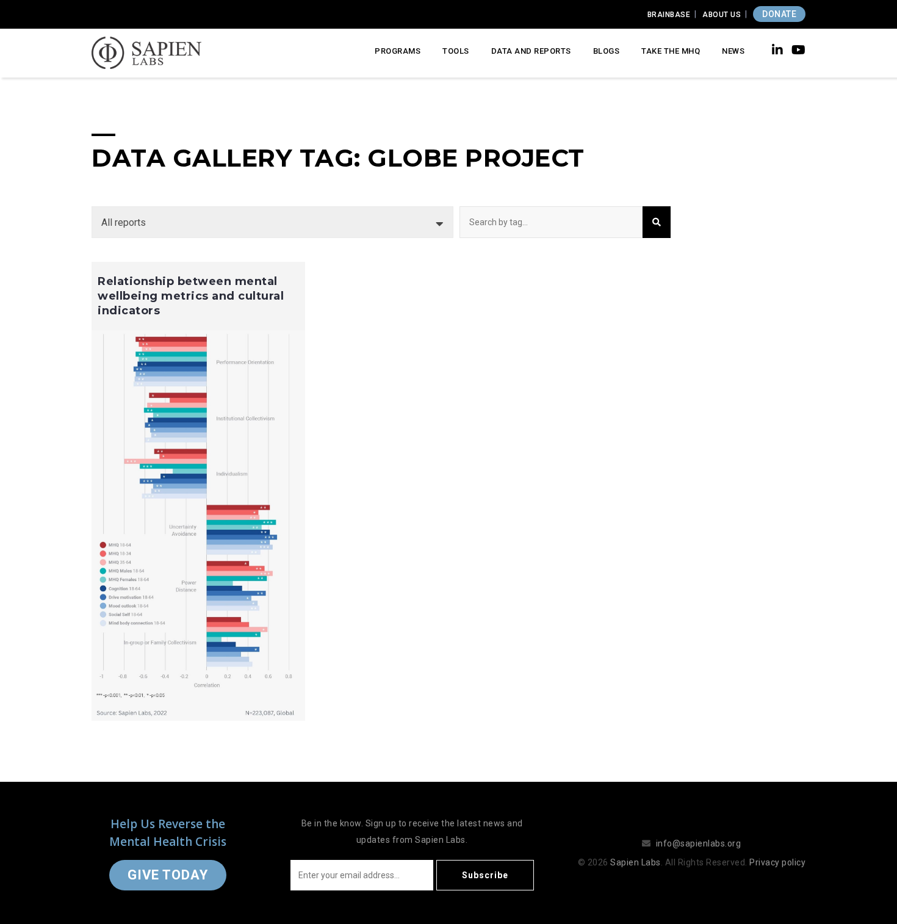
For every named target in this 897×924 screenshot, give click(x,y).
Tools (455, 51)
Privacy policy (777, 862)
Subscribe (485, 875)
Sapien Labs (635, 862)
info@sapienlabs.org (698, 843)
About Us (721, 14)
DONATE (779, 14)
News (733, 51)
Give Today (168, 874)
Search (657, 222)
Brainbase (669, 14)
